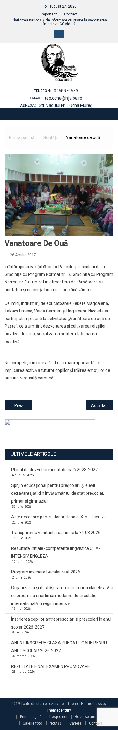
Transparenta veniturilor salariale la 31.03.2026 (55, 532)
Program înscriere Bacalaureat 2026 (45, 572)
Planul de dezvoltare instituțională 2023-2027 (54, 469)
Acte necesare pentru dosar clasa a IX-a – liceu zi (58, 516)
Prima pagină (31, 717)
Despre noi (58, 717)
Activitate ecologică (102, 405)
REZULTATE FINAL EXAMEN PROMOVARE (50, 666)
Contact (70, 14)
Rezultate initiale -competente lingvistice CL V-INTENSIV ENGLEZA (55, 552)
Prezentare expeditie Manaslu (23, 405)
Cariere (75, 723)
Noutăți (56, 723)
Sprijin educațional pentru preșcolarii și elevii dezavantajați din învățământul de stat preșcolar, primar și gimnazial (57, 493)
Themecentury (59, 710)
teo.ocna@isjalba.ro (63, 98)
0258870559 (66, 91)
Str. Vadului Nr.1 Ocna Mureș (65, 105)
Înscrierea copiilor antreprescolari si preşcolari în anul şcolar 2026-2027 (61, 623)
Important (49, 14)
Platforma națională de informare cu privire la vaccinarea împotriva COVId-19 (59, 22)
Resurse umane (88, 717)
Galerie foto (32, 723)
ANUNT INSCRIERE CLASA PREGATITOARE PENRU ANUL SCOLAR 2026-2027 (59, 646)
